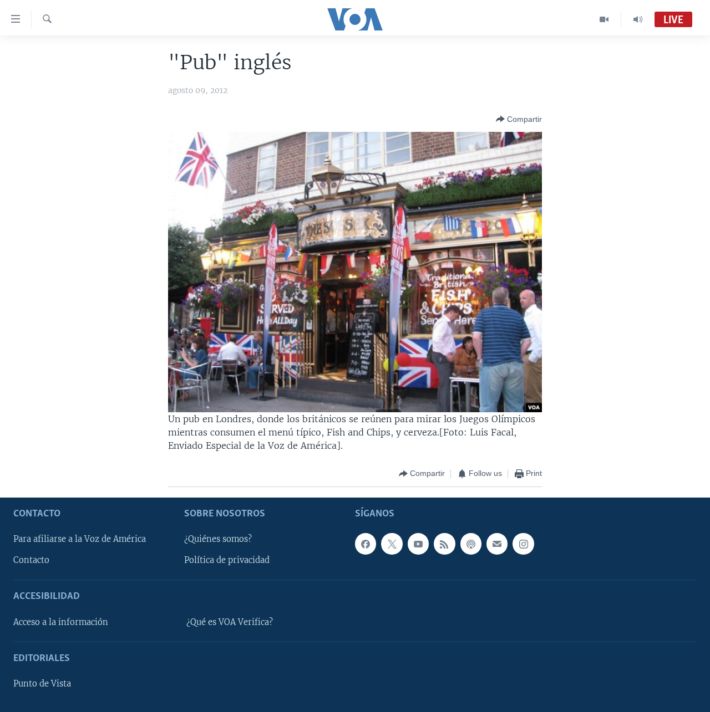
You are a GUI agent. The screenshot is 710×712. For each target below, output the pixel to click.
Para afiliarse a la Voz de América (79, 539)
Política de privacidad (227, 560)
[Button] (519, 119)
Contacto (31, 560)
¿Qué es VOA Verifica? (229, 622)
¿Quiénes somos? (218, 539)
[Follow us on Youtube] (418, 543)
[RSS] (444, 543)
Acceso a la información (60, 622)
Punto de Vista (42, 684)
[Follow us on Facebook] (365, 543)
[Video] (604, 19)
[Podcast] (470, 543)
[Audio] (638, 19)
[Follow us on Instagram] (523, 543)
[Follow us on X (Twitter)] (391, 543)
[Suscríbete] (497, 543)
